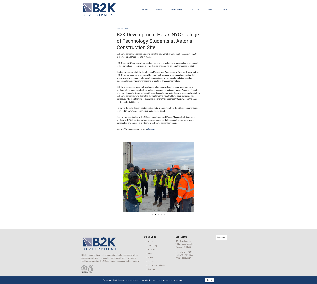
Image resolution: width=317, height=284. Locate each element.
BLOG (210, 10)
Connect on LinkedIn (156, 265)
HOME (145, 10)
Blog (150, 253)
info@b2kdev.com (183, 258)
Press (150, 257)
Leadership (152, 245)
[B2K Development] (99, 9)
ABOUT (159, 10)
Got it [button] (209, 280)
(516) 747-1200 (186, 252)
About (150, 241)
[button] (126, 175)
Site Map (151, 269)
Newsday (151, 129)
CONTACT (225, 10)
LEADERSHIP (176, 10)
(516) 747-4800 (186, 255)
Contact (151, 261)
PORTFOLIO (195, 10)
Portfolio (151, 249)
